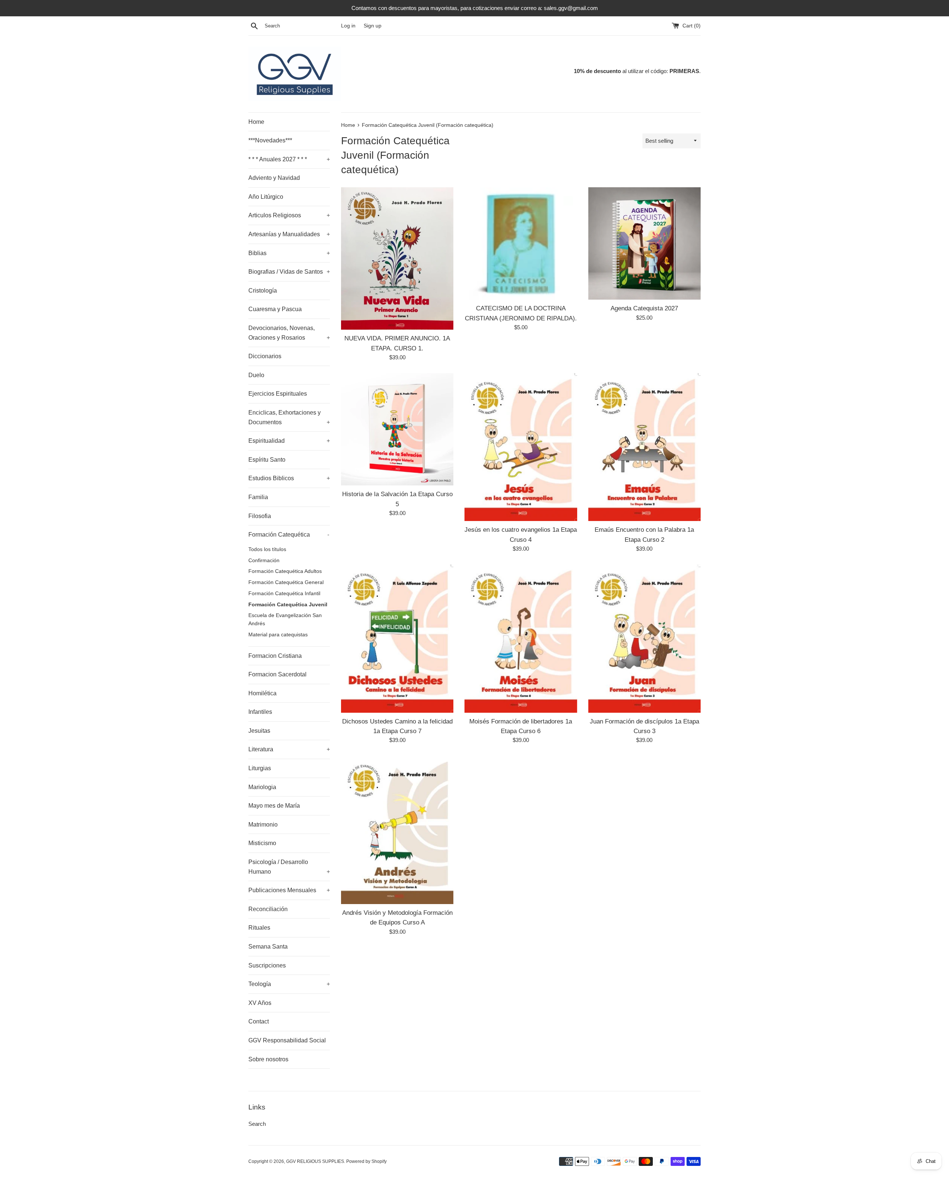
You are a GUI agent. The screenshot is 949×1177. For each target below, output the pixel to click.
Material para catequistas (278, 634)
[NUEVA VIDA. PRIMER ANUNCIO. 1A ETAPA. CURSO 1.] (397, 258)
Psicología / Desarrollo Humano (289, 867)
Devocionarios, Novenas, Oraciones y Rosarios (289, 333)
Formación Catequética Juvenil (287, 604)
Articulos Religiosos (289, 215)
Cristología (262, 290)
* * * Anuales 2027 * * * (289, 159)
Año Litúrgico (265, 197)
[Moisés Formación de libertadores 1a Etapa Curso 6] (520, 638)
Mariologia (262, 787)
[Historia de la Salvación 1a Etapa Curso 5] (397, 429)
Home (256, 122)
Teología (289, 984)
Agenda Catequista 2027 (644, 308)
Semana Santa (268, 946)
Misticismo (262, 843)
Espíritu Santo (266, 459)
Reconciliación (268, 909)
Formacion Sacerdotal (277, 674)
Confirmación (264, 560)
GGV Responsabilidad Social (287, 1040)
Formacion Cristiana (275, 656)
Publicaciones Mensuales (289, 890)
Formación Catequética (288, 534)
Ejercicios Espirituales (277, 393)
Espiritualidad (289, 441)
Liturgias (259, 768)
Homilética (262, 693)
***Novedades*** (270, 140)
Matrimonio (263, 824)
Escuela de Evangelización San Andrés (285, 619)
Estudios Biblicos (289, 478)
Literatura (289, 749)
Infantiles (260, 712)
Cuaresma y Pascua (275, 309)
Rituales (259, 927)
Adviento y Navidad (274, 178)
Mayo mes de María (274, 805)
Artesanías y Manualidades (289, 234)
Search (257, 1124)
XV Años (259, 1003)
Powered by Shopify (366, 1161)
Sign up (372, 26)
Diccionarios (264, 356)
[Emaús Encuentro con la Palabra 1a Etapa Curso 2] (644, 447)
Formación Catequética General (286, 582)
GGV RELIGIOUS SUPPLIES (315, 1161)
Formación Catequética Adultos (285, 571)
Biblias (289, 253)
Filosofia (259, 516)
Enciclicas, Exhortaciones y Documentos (289, 417)
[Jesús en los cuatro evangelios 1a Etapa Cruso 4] (520, 447)
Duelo (256, 375)
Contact (258, 1021)
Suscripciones (267, 965)
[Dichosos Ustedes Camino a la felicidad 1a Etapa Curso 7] (397, 638)
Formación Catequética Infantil (284, 593)
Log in (348, 26)
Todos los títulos (267, 549)
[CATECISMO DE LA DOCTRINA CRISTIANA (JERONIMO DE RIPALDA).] (520, 243)
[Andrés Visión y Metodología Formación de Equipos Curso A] (397, 830)
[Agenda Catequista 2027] (644, 243)
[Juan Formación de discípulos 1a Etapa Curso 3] (644, 638)
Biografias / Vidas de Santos (289, 271)
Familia (258, 497)
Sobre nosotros (268, 1059)
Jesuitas (259, 731)
